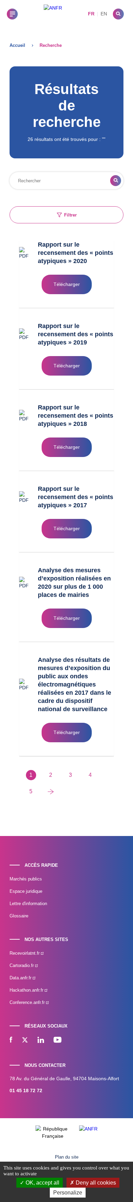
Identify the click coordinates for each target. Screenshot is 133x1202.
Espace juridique (26, 891)
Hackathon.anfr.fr (27, 990)
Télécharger (67, 284)
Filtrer (70, 215)
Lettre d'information (28, 903)
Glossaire (19, 915)
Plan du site (66, 1157)
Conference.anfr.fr (28, 1002)
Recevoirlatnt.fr (25, 953)
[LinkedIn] (41, 1040)
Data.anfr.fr (21, 977)
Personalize (67, 1193)
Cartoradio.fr (22, 965)
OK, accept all (41, 1183)
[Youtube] (57, 1040)
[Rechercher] (118, 14)
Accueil (17, 45)
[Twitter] (25, 1040)
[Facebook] (11, 1040)
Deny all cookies (95, 1183)
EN (104, 13)
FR (91, 13)
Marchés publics (26, 878)
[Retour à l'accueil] (53, 13)
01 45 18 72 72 (26, 1090)
